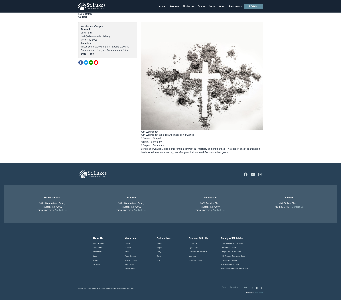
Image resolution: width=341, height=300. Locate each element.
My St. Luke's (193, 247)
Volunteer (192, 256)
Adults (127, 252)
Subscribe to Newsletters (198, 252)
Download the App (195, 260)
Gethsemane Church (228, 247)
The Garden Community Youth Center (234, 268)
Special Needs (130, 268)
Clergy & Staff (98, 247)
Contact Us (61, 210)
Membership (97, 252)
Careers (95, 256)
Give (158, 260)
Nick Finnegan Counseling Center (233, 256)
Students (128, 247)
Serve (159, 256)
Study (159, 252)
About (224, 287)
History (95, 260)
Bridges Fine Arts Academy (231, 252)
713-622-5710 (44, 210)
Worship (160, 243)
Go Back (83, 16)
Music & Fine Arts (131, 260)
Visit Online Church (289, 203)
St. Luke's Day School (229, 260)
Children (128, 243)
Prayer (159, 247)
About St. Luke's (98, 243)
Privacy (244, 287)
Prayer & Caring (130, 256)
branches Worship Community (232, 243)
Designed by (254, 292)
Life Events (97, 264)
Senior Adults (129, 264)
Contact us (234, 287)
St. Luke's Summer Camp (230, 264)
